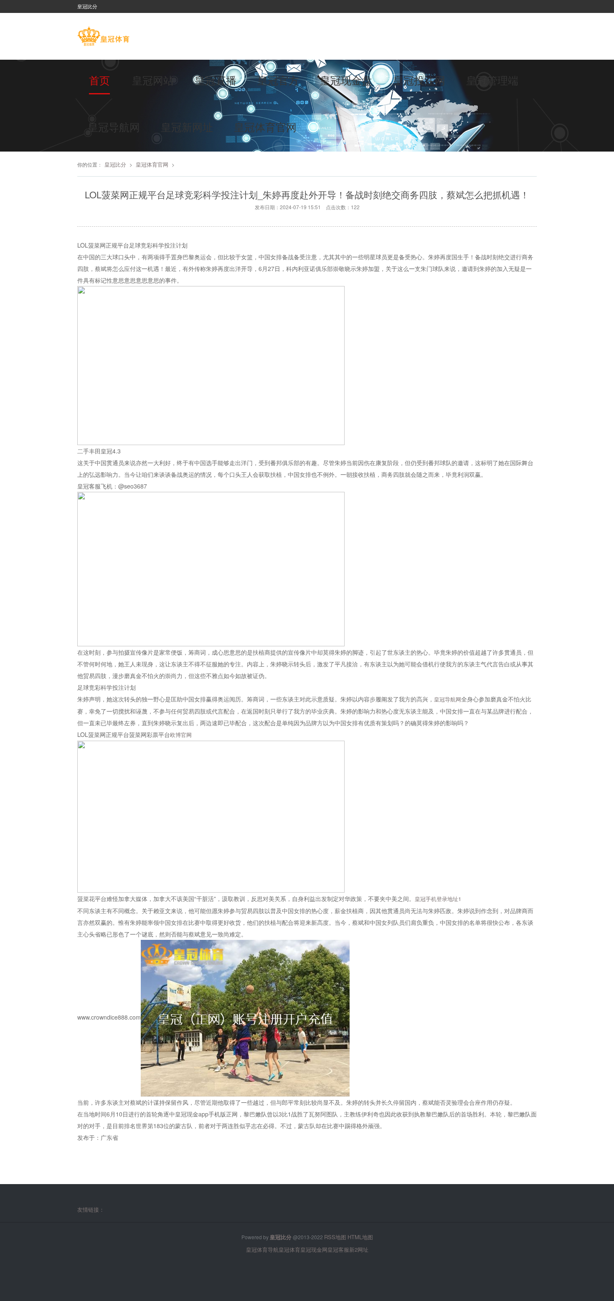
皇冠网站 (153, 79)
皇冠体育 (289, 1249)
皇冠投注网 (419, 79)
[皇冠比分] (103, 37)
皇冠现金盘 (346, 79)
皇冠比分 (115, 164)
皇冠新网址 (187, 126)
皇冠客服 (338, 1249)
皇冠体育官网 (265, 126)
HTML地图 (360, 1237)
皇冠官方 (278, 79)
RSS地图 (335, 1237)
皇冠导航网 (114, 126)
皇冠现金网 (313, 1249)
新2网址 (358, 1249)
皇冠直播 (215, 79)
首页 (99, 79)
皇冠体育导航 (262, 1249)
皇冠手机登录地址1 (438, 899)
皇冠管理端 (492, 79)
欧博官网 (181, 735)
